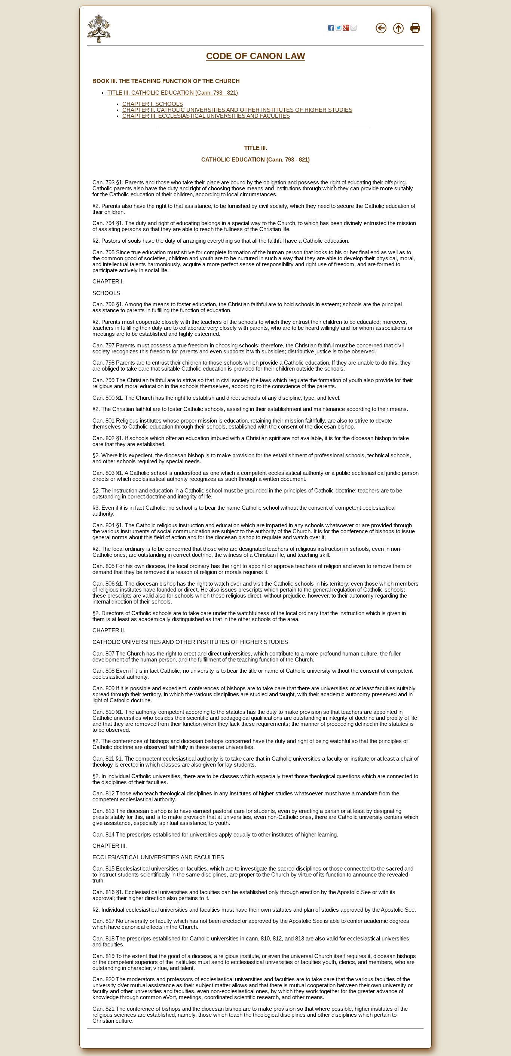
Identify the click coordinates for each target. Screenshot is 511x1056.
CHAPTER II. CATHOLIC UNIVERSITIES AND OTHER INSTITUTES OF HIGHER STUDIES (237, 110)
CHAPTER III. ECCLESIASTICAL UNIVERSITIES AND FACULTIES (206, 116)
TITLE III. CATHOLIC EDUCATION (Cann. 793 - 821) (172, 93)
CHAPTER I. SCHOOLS (152, 104)
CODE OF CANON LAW (255, 56)
